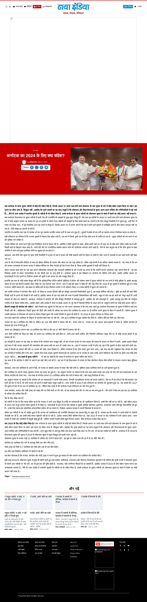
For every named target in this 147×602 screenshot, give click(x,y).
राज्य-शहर (19, 6)
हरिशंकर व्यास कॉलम (23, 542)
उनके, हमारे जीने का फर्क (40, 513)
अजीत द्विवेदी (21, 549)
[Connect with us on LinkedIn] (124, 550)
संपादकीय (54, 546)
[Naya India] (73, 14)
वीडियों (29, 6)
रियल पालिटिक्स (22, 553)
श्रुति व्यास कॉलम (40, 542)
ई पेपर (38, 6)
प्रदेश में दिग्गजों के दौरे (90, 513)
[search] (10, 7)
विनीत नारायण (34, 529)
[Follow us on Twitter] (120, 550)
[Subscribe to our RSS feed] (128, 550)
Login (140, 6)
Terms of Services (76, 549)
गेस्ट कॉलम (35, 150)
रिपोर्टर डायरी (38, 549)
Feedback (73, 557)
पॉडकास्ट (48, 6)
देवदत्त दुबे (84, 527)
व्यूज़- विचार (128, 6)
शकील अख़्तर (8, 529)
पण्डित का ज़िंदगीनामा (40, 546)
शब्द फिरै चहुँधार (56, 553)
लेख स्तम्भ (54, 542)
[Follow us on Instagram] (124, 546)
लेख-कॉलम (21, 546)
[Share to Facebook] (32, 167)
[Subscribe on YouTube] (128, 546)
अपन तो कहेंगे (38, 553)
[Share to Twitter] (37, 167)
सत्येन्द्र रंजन (32, 162)
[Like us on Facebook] (120, 546)
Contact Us (74, 546)
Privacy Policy (75, 553)
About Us (73, 542)
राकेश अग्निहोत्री (60, 527)
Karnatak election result (21, 476)
